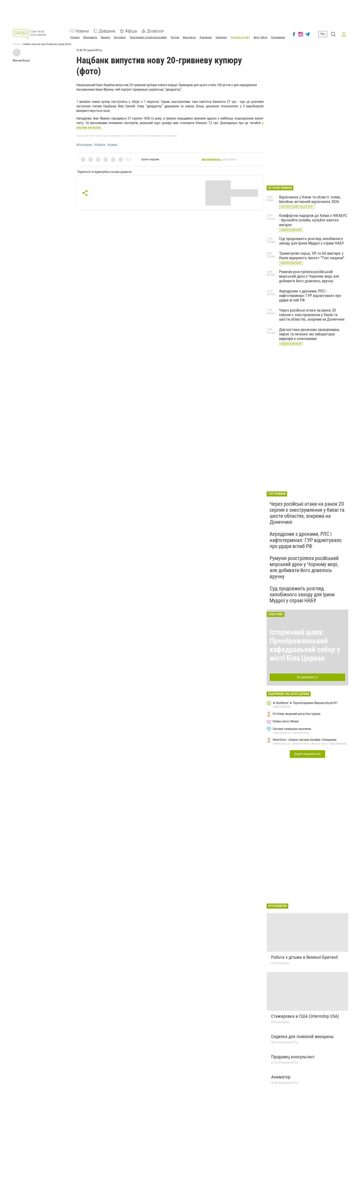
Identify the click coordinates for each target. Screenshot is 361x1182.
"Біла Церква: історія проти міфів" (148, 37)
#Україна (99, 145)
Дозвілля (155, 31)
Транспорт (221, 37)
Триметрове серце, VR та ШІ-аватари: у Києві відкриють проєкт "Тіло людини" (311, 255)
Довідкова (205, 37)
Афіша (131, 31)
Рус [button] (322, 34)
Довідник (107, 31)
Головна (75, 37)
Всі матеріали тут (307, 677)
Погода (175, 37)
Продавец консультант (293, 1056)
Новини (82, 31)
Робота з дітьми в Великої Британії (304, 957)
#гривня (112, 145)
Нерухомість (90, 37)
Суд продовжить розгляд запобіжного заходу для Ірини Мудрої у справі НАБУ (311, 240)
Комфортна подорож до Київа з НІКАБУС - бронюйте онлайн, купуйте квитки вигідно (313, 220)
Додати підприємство (307, 754)
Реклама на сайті (240, 37)
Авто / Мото (260, 37)
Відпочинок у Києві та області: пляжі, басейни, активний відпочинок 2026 (310, 199)
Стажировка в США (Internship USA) (305, 1016)
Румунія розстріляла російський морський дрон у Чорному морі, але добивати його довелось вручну (309, 276)
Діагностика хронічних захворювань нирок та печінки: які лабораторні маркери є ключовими (309, 334)
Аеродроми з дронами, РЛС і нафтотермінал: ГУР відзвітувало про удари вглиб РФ (310, 295)
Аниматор (280, 1077)
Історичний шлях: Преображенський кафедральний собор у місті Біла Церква (305, 645)
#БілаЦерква (84, 145)
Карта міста (189, 37)
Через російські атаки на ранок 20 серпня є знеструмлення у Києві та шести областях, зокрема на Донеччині (311, 315)
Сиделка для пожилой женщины (302, 1036)
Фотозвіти (120, 37)
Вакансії (105, 37)
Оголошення (278, 37)
